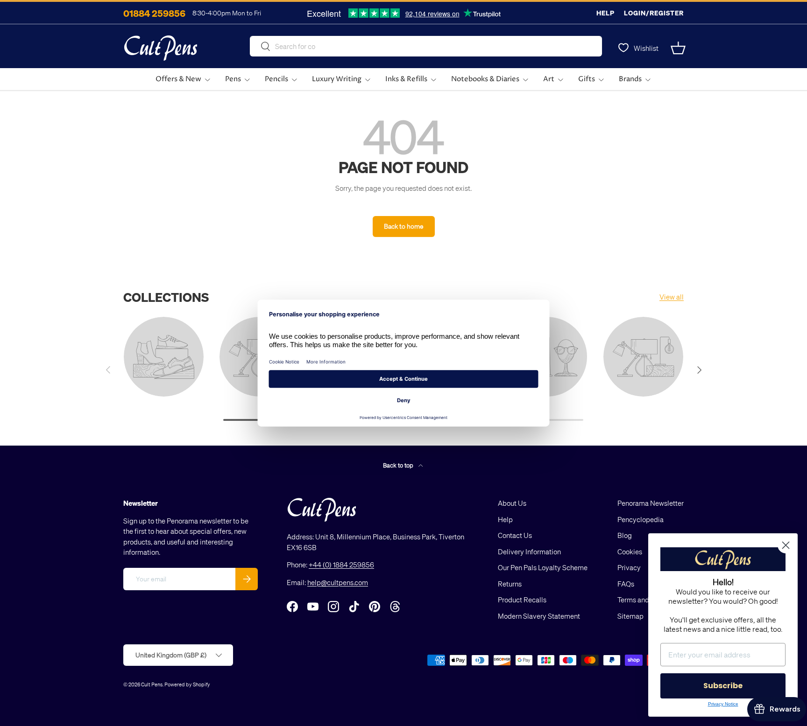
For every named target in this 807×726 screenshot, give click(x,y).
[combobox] (426, 46)
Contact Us (515, 535)
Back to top (399, 465)
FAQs (625, 583)
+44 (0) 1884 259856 (341, 564)
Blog (624, 535)
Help (605, 13)
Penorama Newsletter (650, 503)
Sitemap (630, 616)
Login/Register (654, 13)
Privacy (629, 567)
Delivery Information (529, 551)
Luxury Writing (336, 79)
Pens (233, 79)
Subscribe (723, 685)
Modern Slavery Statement (539, 616)
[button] (678, 48)
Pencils (276, 79)
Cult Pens (152, 684)
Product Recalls (522, 599)
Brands (630, 79)
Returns (510, 583)
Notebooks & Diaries (485, 79)
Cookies (629, 551)
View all (671, 296)
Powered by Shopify (187, 684)
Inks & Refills (406, 79)
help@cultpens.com (337, 582)
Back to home (404, 226)
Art (548, 79)
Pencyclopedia (640, 519)
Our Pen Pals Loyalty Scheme (543, 567)
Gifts (586, 79)
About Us (512, 503)
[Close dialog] (786, 545)
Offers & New (178, 79)
